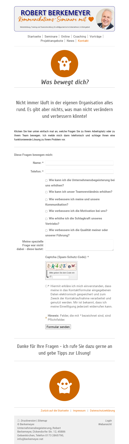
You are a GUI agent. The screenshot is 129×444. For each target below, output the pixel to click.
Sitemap (42, 420)
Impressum (79, 410)
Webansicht (105, 424)
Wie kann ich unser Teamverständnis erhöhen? (80, 191)
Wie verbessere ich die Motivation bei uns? (78, 211)
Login (108, 420)
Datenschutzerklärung (102, 410)
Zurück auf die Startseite (55, 410)
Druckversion (28, 420)
